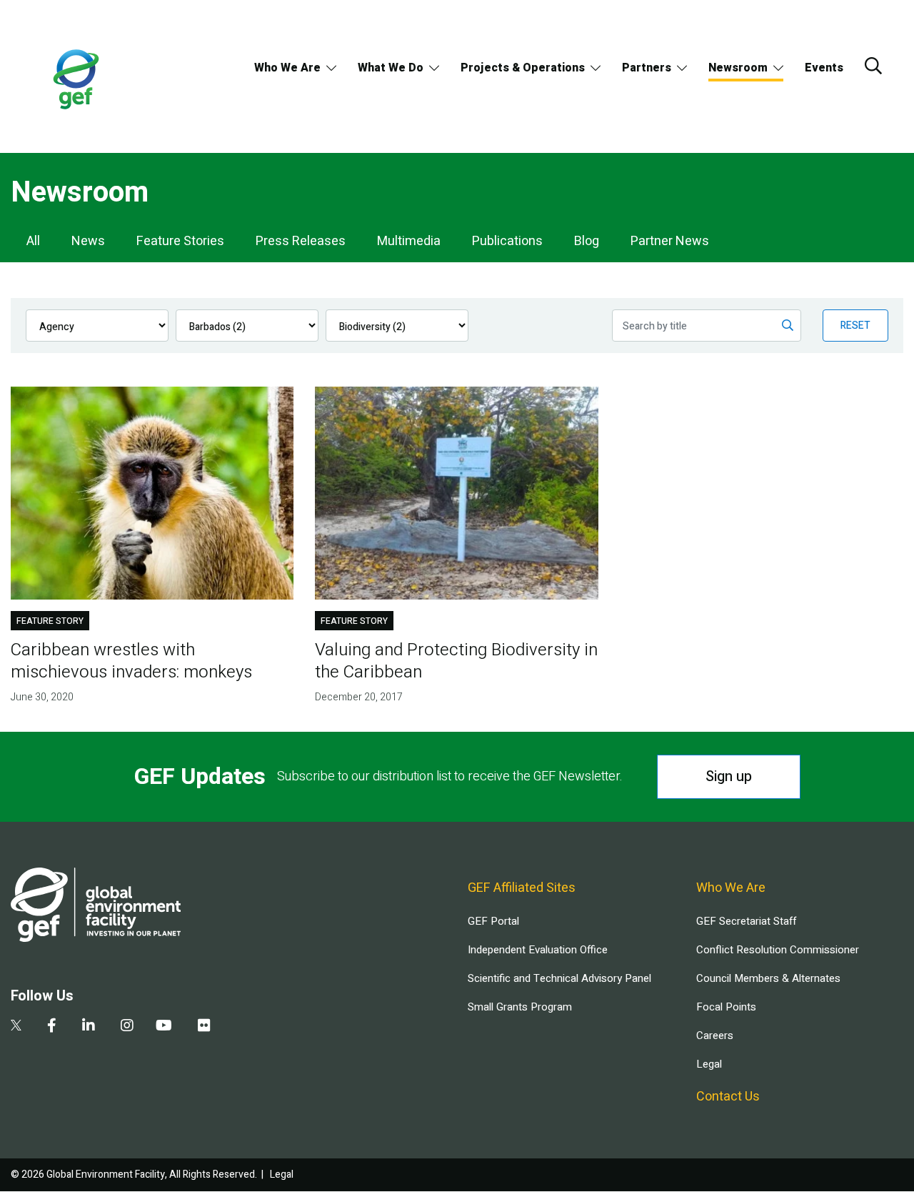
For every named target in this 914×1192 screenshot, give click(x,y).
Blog (586, 241)
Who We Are (287, 67)
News (88, 241)
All (33, 241)
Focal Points (726, 1007)
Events (824, 67)
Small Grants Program (520, 1007)
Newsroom (738, 67)
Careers (714, 1035)
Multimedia (409, 241)
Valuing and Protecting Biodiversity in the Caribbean (456, 661)
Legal (709, 1064)
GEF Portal (493, 921)
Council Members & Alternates (768, 978)
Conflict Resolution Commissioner (777, 950)
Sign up (728, 776)
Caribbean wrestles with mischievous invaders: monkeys (131, 661)
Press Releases (301, 241)
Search (873, 65)
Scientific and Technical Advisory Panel (559, 978)
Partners (646, 67)
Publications (507, 241)
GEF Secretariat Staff (746, 921)
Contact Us (728, 1096)
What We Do (390, 67)
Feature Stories (180, 241)
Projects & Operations (523, 67)
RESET (855, 325)
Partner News (670, 241)
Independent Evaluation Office (538, 950)
